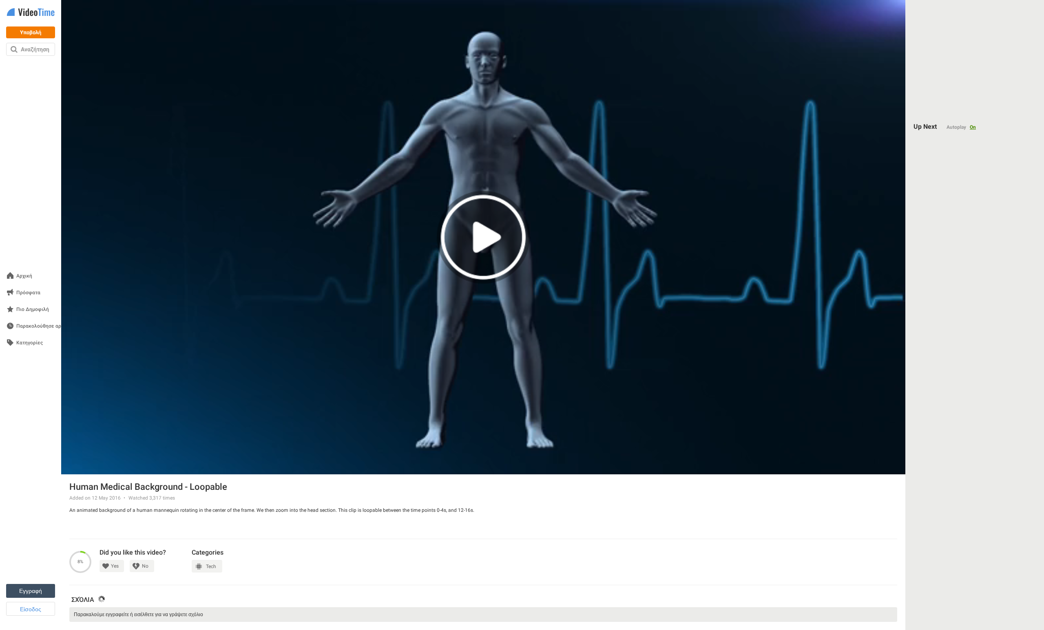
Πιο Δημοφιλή (32, 309)
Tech (211, 566)
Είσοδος (30, 609)
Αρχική (24, 276)
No (145, 566)
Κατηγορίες (29, 343)
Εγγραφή (30, 591)
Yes (115, 566)
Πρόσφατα (28, 292)
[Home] (30, 13)
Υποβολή (30, 32)
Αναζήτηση (35, 49)
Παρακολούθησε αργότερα (46, 326)
